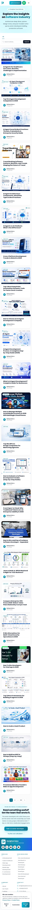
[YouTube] (10, 847)
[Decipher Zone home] (2, 2)
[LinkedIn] (3, 847)
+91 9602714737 (23, 888)
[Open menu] (29, 3)
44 (21, 800)
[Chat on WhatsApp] (24, 3)
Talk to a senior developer (16, 829)
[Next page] (24, 800)
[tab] (3, 37)
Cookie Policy (15, 900)
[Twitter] (7, 847)
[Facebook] (18, 847)
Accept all (25, 905)
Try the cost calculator (16, 834)
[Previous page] (7, 800)
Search (27, 42)
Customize (16, 905)
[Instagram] (14, 847)
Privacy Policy (6, 900)
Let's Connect (15, 3)
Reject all (6, 905)
